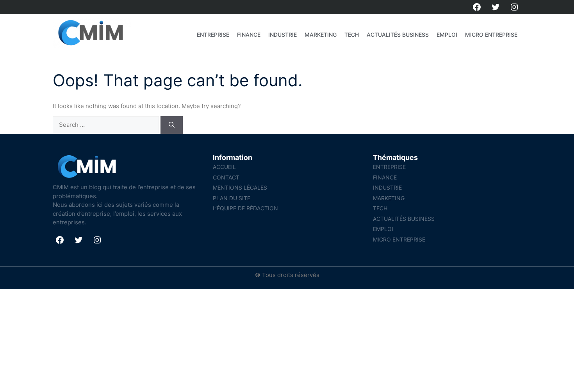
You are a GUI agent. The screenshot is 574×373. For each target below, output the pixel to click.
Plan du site (231, 198)
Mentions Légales (240, 187)
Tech (351, 34)
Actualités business (398, 34)
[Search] (171, 125)
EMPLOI (447, 34)
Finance (248, 34)
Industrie (282, 34)
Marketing (321, 34)
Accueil (224, 166)
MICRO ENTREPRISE (491, 34)
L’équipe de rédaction (245, 208)
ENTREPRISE (213, 34)
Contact (226, 177)
